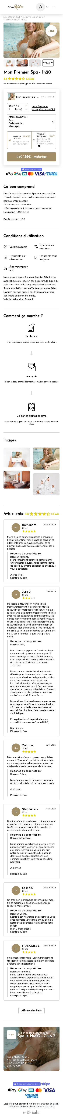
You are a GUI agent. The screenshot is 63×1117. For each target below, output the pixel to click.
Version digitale (21, 137)
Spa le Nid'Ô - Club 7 (13, 17)
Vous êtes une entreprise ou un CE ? (43, 108)
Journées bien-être (34, 17)
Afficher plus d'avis (31, 1010)
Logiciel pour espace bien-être (21, 1103)
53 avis (30, 78)
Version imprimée (46, 135)
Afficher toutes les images (48, 63)
